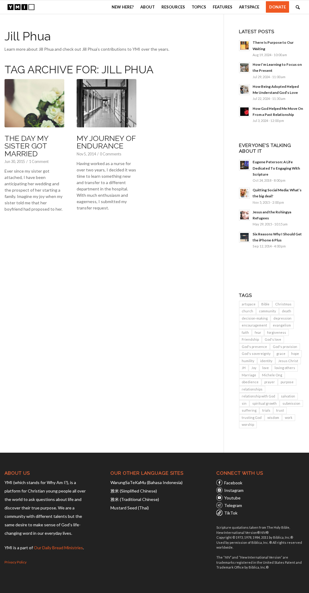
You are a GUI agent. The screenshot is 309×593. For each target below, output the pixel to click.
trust (280, 410)
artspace (249, 304)
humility (248, 361)
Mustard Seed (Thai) (129, 507)
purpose (287, 382)
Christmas (283, 304)
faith (245, 332)
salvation (288, 396)
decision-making (255, 318)
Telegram (233, 505)
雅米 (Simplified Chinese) (133, 490)
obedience (250, 382)
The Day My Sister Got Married (26, 146)
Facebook (233, 482)
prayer (269, 382)
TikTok (230, 512)
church (247, 311)
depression (282, 318)
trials (266, 410)
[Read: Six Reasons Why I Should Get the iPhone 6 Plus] (244, 237)
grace (280, 353)
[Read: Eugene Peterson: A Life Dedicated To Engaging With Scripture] (244, 165)
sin (244, 403)
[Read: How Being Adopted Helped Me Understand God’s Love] (244, 89)
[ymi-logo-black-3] (21, 7)
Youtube (232, 497)
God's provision (285, 347)
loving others (285, 368)
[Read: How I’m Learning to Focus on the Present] (244, 67)
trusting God (252, 417)
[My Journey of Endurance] (106, 103)
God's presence (254, 347)
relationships (252, 389)
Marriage (249, 375)
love (265, 368)
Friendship (250, 339)
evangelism (282, 325)
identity (266, 361)
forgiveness (276, 332)
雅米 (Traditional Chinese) (134, 499)
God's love (273, 339)
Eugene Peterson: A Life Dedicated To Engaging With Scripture (276, 168)
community (267, 311)
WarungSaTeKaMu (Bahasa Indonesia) (146, 482)
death (286, 311)
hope (295, 353)
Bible (265, 304)
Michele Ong (272, 375)
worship (248, 424)
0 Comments (110, 154)
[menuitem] (122, 7)
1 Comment (39, 161)
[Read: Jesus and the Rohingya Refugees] (244, 215)
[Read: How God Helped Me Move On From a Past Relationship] (244, 111)
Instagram (234, 490)
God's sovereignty (256, 353)
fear (258, 332)
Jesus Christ (288, 361)
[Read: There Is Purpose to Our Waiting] (244, 45)
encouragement (254, 325)
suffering (249, 410)
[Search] (297, 7)
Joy (253, 368)
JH (244, 368)
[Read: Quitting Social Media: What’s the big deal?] (244, 193)
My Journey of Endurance (106, 142)
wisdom (273, 417)
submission (291, 403)
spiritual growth (264, 403)
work (288, 417)
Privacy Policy (16, 562)
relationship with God (258, 396)
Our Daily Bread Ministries (58, 547)
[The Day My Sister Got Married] (34, 103)
